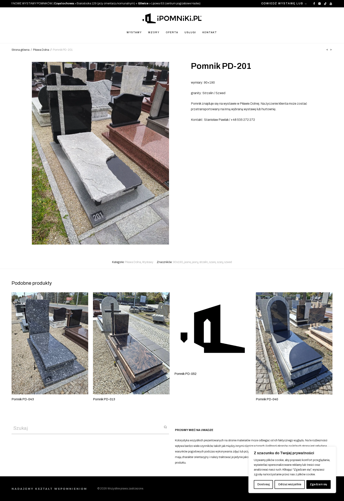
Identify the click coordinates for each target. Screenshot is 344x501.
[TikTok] (325, 3)
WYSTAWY (134, 32)
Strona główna (20, 49)
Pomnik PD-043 (23, 399)
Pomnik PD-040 (267, 399)
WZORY (153, 32)
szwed (228, 262)
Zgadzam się (318, 484)
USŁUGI (190, 32)
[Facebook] (314, 3)
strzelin (203, 262)
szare (212, 262)
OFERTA (172, 32)
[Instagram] (319, 3)
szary (220, 262)
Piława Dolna (41, 49)
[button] (165, 427)
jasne (187, 262)
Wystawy (147, 262)
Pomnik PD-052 (185, 373)
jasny (195, 262)
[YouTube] (331, 3)
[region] (292, 469)
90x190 (178, 262)
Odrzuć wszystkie (289, 484)
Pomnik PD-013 (104, 399)
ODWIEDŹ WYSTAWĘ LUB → (284, 3)
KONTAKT (209, 32)
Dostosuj (263, 484)
